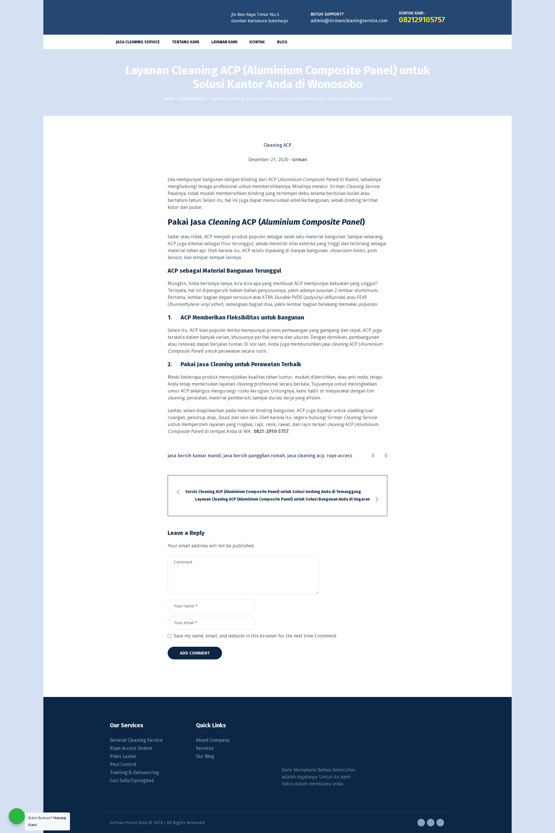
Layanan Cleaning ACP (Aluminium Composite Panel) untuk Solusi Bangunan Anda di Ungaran (282, 499)
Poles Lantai (123, 756)
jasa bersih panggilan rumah (254, 455)
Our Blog (205, 756)
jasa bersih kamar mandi (194, 455)
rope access (339, 455)
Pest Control (123, 764)
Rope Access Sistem (131, 748)
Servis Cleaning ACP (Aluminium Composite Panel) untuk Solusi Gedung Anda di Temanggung (273, 491)
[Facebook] (421, 822)
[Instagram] (430, 822)
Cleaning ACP (192, 98)
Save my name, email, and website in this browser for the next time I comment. (255, 636)
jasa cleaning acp (305, 455)
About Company (213, 740)
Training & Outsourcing (134, 772)
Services (205, 748)
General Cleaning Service (136, 740)
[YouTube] (440, 822)
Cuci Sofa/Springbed (132, 780)
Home (169, 98)
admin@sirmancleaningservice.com (349, 20)
